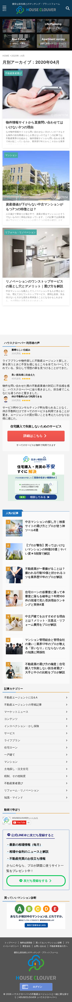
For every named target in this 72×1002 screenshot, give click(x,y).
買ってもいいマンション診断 (49, 942)
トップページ (11, 942)
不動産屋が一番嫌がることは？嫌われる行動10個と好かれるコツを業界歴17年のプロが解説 (45, 573)
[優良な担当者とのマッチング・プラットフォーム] (36, 11)
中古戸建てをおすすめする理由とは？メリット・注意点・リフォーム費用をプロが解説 (45, 620)
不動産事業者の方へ (59, 946)
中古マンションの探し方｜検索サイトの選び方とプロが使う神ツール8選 (45, 526)
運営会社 (26, 946)
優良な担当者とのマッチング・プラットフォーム (36, 952)
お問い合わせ (40, 946)
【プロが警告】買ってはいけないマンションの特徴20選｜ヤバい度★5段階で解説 (45, 549)
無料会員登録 (26, 942)
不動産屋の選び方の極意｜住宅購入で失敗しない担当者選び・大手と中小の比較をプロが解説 (45, 668)
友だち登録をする (36, 880)
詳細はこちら (33, 436)
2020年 (15, 55)
